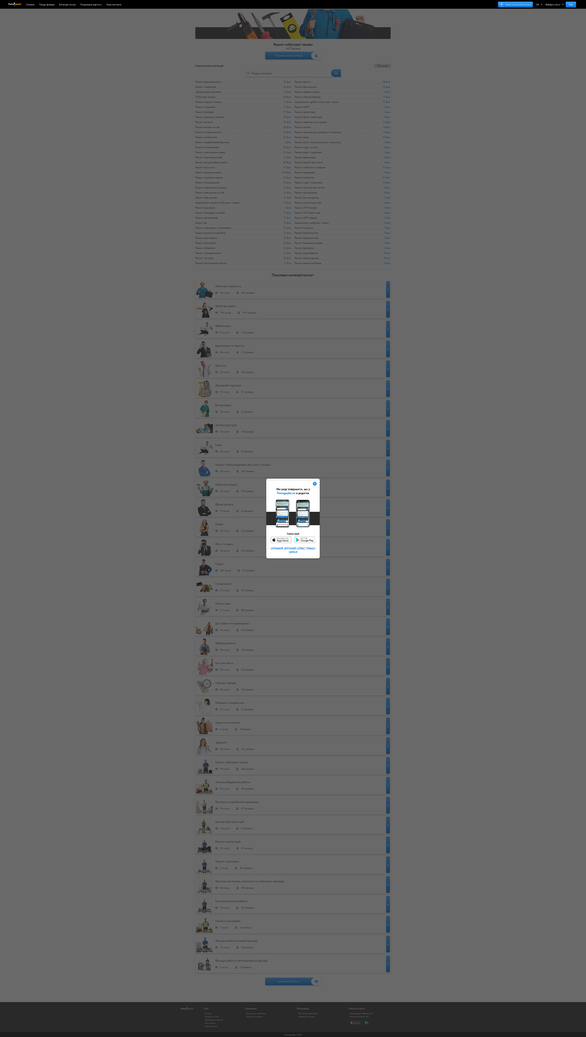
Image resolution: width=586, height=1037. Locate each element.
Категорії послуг (67, 4)
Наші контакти (113, 4)
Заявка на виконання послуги (518, 4)
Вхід (571, 4)
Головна (30, 4)
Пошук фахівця (46, 4)
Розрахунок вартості (91, 4)
